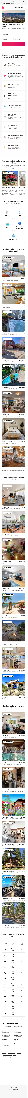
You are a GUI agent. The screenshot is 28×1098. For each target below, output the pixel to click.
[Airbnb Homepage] (3, 7)
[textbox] (7, 39)
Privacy (11, 1091)
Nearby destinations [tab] (6, 1026)
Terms (15, 1091)
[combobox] (13, 35)
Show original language (8, 3)
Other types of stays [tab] (18, 1026)
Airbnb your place (19, 7)
